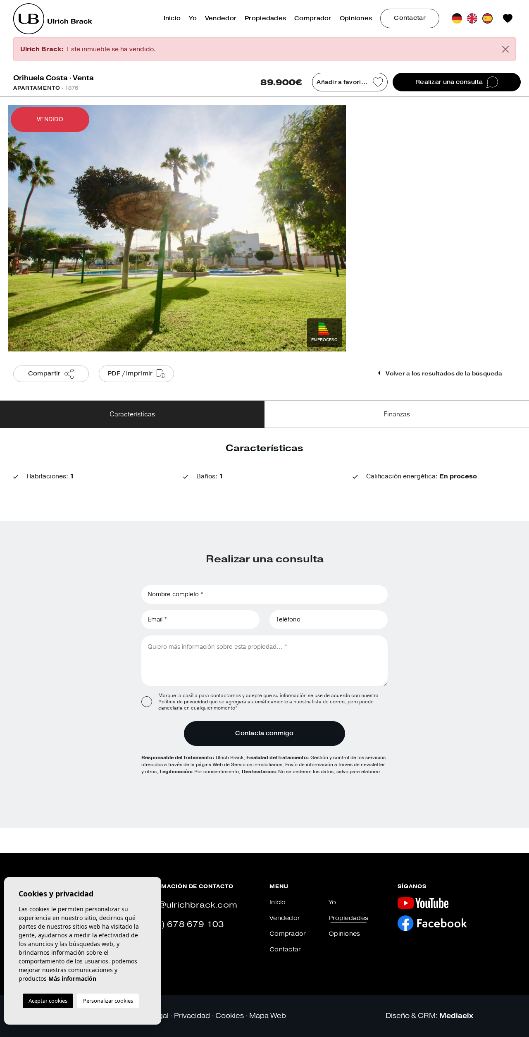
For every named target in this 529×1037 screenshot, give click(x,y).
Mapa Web (267, 1016)
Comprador (312, 18)
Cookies (229, 1016)
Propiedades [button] (265, 18)
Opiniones (356, 18)
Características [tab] (132, 414)
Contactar (410, 18)
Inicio (172, 18)
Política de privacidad (183, 701)
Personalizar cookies (108, 1000)
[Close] (505, 49)
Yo (193, 18)
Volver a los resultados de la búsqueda (443, 373)
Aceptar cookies (48, 1000)
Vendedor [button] (220, 18)
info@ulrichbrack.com (189, 905)
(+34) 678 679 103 (182, 924)
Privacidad (192, 1016)
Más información (72, 978)
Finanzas (397, 414)
